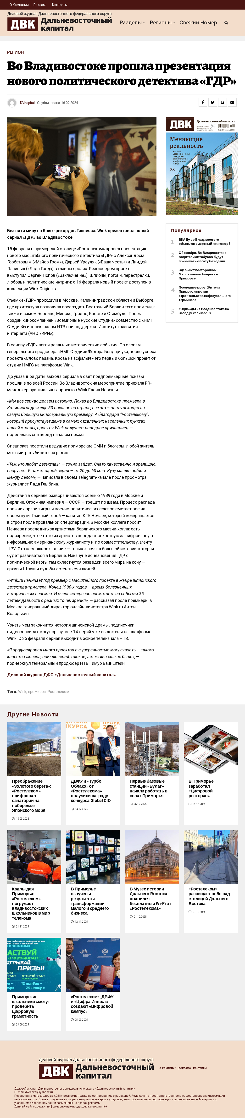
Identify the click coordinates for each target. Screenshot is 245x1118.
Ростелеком (58, 692)
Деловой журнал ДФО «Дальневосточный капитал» (61, 674)
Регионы (161, 23)
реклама (40, 5)
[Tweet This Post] (212, 102)
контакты (59, 5)
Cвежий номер (198, 23)
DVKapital (27, 103)
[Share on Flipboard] (222, 102)
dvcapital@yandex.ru (39, 1092)
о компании (19, 5)
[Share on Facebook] (203, 102)
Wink (22, 692)
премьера (37, 692)
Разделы (131, 23)
